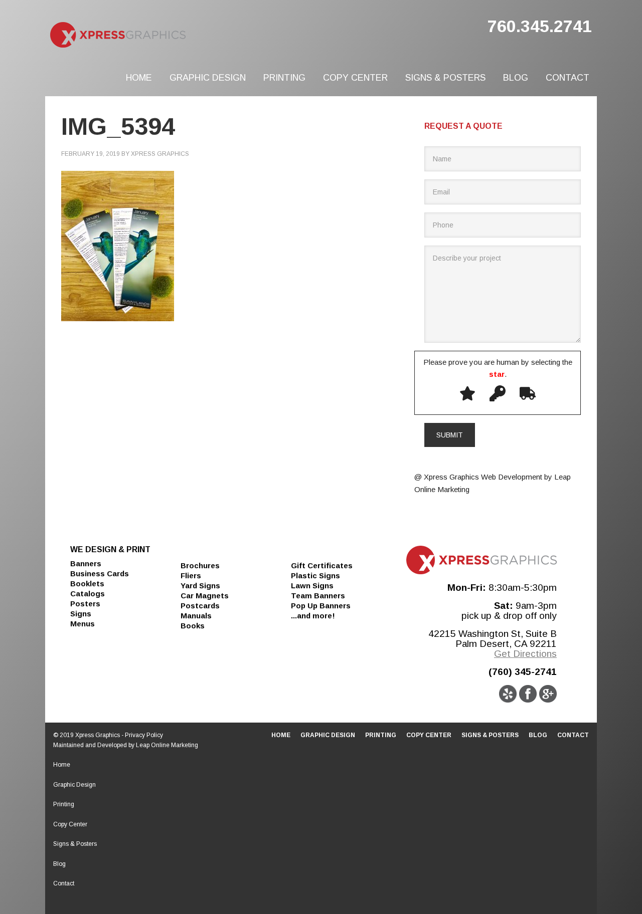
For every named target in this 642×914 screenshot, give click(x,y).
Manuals (196, 615)
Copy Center (70, 824)
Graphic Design (74, 784)
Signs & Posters (75, 843)
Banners (85, 563)
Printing (63, 804)
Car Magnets (205, 595)
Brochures (200, 565)
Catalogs (87, 593)
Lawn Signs (312, 585)
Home (61, 764)
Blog (59, 863)
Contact (63, 883)
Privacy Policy (144, 735)
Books (193, 625)
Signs (80, 613)
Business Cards (99, 573)
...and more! (313, 615)
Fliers (191, 575)
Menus (82, 623)
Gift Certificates (322, 565)
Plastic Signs (315, 575)
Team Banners (318, 595)
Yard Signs (200, 585)
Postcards (200, 605)
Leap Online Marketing (167, 745)
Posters (85, 603)
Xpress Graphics (155, 35)
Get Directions (525, 653)
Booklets (87, 583)
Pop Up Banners (321, 605)
